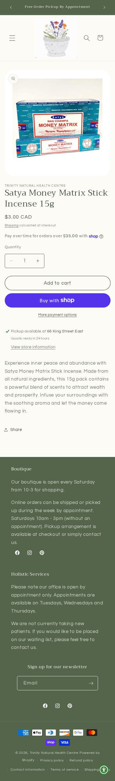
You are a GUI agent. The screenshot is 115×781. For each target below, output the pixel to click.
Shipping (12, 225)
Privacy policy (52, 760)
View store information (33, 347)
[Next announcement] (104, 7)
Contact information (28, 769)
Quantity (13, 247)
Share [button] (16, 429)
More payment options (57, 315)
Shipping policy (97, 769)
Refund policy (81, 760)
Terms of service (65, 769)
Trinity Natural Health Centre (55, 753)
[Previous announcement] (11, 7)
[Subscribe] (91, 683)
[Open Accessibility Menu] (104, 770)
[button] (12, 37)
